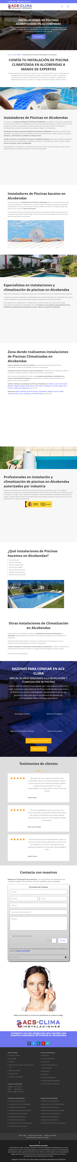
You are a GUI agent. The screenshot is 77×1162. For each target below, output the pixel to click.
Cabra (37, 386)
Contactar (38, 36)
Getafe (61, 391)
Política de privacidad (35, 1135)
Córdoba (50, 384)
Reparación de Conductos (50, 1120)
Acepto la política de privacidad (22, 936)
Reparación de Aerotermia (50, 1101)
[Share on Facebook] (29, 1045)
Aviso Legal (12, 1059)
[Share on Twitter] (34, 1045)
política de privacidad (23, 951)
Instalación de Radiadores (17, 1117)
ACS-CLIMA (17, 55)
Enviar (62, 940)
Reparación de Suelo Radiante (51, 1113)
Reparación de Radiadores (50, 1117)
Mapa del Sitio (13, 1074)
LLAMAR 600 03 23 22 (38, 173)
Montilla (10, 386)
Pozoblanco (47, 386)
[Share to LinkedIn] (38, 1045)
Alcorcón (56, 391)
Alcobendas (27, 393)
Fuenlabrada (43, 391)
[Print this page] (48, 1045)
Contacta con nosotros (38, 180)
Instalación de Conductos (17, 1120)
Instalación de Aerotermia (17, 1101)
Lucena (56, 384)
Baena (41, 386)
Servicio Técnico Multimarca (51, 1084)
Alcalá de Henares (32, 391)
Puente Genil (63, 384)
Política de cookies (14, 1070)
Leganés (50, 391)
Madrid (17, 391)
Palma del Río (30, 386)
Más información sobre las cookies (37, 1137)
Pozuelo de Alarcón (38, 393)
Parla (21, 393)
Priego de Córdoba (19, 386)
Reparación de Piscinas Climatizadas (53, 1123)
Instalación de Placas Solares (18, 1126)
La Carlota (55, 386)
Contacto (12, 1062)
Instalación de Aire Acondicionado (19, 1104)
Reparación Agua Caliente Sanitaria (53, 1110)
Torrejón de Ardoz (13, 393)
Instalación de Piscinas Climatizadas (20, 1123)
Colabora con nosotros (16, 1077)
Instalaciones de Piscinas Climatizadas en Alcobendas (38, 22)
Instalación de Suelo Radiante (18, 1113)
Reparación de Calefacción (50, 1107)
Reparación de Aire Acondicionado (53, 1104)
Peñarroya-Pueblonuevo (21, 388)
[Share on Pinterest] (43, 1045)
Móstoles (23, 391)
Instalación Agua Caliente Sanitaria (20, 1110)
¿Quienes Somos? (14, 1055)
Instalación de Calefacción (17, 1107)
